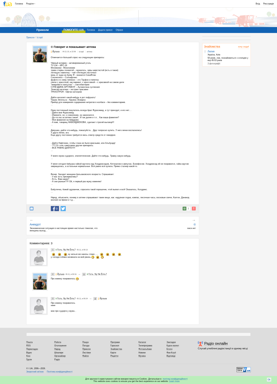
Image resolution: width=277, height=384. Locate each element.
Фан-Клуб (171, 352)
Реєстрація (268, 3)
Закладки (171, 342)
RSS (28, 345)
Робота (57, 342)
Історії (40, 37)
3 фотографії (214, 63)
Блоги (169, 349)
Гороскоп (114, 345)
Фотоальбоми (145, 349)
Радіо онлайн (216, 343)
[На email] (32, 208)
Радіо (57, 359)
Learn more (174, 381)
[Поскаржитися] (194, 208)
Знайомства (212, 46)
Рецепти (114, 356)
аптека (89, 52)
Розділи (30, 3)
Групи (29, 359)
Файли (85, 356)
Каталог (142, 342)
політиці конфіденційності (175, 379)
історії (81, 52)
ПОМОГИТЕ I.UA (73, 29)
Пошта (29, 342)
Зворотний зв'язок (35, 371)
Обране (119, 30)
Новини (142, 352)
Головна (19, 3)
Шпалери (58, 352)
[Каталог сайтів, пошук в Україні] (244, 368)
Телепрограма (145, 345)
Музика (142, 356)
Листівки (86, 352)
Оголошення (60, 345)
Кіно (28, 356)
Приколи (30, 37)
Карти (113, 352)
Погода (85, 345)
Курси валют (173, 345)
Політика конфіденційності (59, 371)
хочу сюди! (243, 46)
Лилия (211, 51)
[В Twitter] (63, 208)
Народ (57, 349)
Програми (115, 342)
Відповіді (171, 356)
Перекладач (32, 349)
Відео (29, 352)
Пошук (85, 342)
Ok (269, 379)
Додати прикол (105, 30)
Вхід (258, 3)
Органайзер (60, 356)
